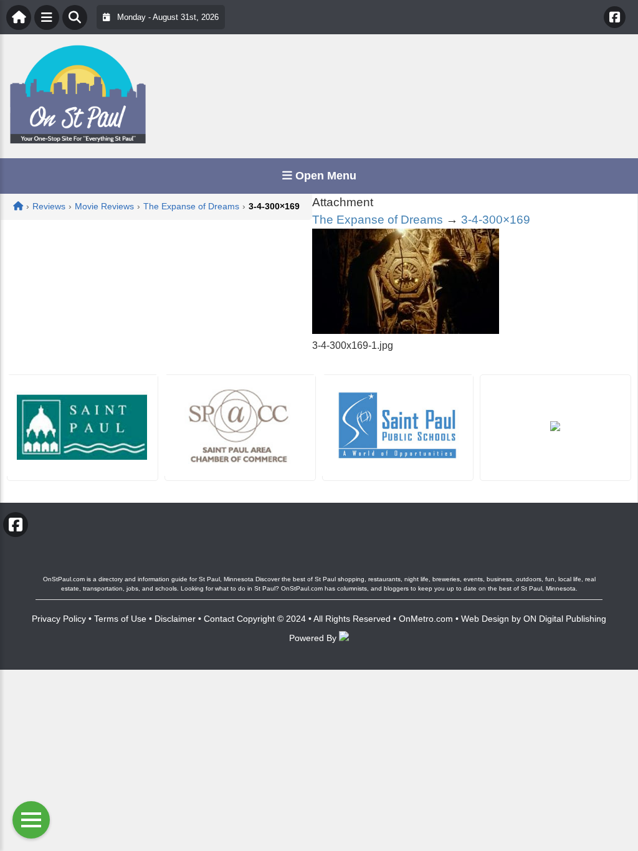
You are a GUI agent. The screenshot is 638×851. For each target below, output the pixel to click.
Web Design (485, 619)
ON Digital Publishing (564, 619)
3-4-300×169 (495, 219)
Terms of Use (120, 619)
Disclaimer (175, 619)
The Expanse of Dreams (377, 219)
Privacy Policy (59, 619)
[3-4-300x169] (405, 330)
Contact (219, 619)
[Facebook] (615, 17)
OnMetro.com (426, 619)
